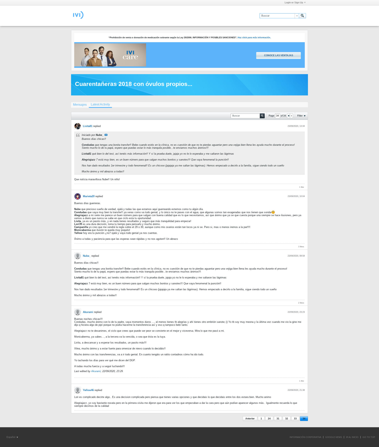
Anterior (250, 418)
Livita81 (87, 126)
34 (304, 418)
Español (11, 437)
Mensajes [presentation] (80, 104)
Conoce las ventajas (278, 55)
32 (286, 418)
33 (295, 418)
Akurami (88, 312)
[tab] (80, 104)
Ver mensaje (106, 135)
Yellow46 (88, 390)
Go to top (369, 437)
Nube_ (87, 255)
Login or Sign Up (294, 2)
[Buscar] (302, 15)
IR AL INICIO (352, 437)
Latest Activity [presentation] (100, 104)
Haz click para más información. (254, 37)
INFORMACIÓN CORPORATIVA (305, 437)
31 (278, 418)
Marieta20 (89, 196)
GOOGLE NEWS (333, 437)
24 (269, 418)
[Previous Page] (288, 116)
